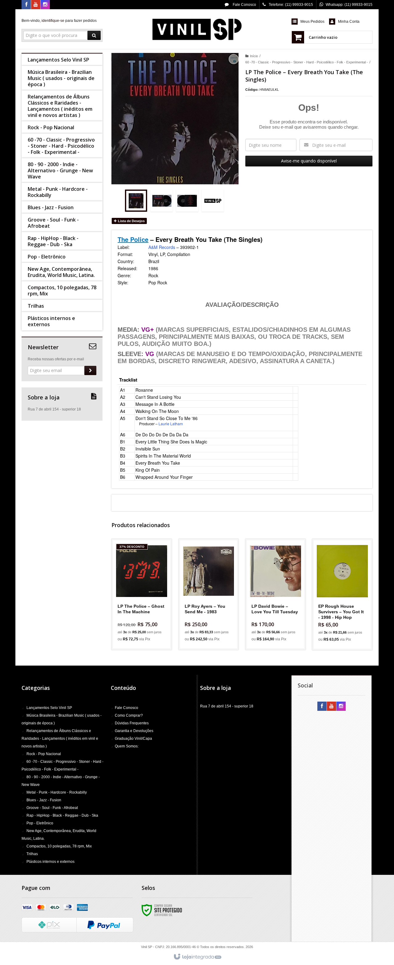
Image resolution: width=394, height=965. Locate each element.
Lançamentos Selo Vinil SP (49, 708)
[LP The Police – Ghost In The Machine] (141, 594)
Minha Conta (349, 21)
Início (254, 56)
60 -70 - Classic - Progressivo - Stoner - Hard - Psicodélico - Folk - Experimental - (306, 62)
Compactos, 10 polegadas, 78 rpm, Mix (59, 846)
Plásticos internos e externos (50, 861)
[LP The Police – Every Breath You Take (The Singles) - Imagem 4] (213, 201)
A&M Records (161, 247)
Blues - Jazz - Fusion (43, 800)
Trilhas (32, 854)
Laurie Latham (171, 423)
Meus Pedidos (312, 21)
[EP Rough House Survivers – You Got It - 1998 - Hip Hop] (342, 594)
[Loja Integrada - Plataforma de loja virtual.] (197, 957)
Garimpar (145, 618)
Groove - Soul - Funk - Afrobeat (52, 808)
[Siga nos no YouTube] (331, 706)
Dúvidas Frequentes (132, 723)
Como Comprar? (129, 715)
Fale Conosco (244, 4)
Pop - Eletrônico (39, 823)
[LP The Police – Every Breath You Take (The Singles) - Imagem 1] (136, 201)
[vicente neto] (196, 29)
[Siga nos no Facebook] (26, 5)
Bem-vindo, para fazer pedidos (59, 20)
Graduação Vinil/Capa (133, 738)
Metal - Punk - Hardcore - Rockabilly (56, 792)
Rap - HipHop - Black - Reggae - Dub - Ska (62, 815)
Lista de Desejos (131, 221)
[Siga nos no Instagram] (45, 5)
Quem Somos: (127, 746)
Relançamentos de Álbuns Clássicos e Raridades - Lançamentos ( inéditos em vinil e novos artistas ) (60, 738)
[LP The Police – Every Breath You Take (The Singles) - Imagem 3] (187, 201)
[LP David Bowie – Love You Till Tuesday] (275, 594)
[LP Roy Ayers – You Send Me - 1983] (208, 594)
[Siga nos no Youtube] (35, 5)
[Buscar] (94, 35)
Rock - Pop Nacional (43, 754)
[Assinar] (90, 370)
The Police (133, 239)
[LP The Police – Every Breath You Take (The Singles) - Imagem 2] (162, 201)
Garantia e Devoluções (134, 731)
